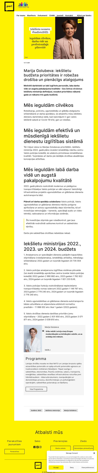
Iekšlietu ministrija (52, 410)
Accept (56, 467)
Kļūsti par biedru (84, 15)
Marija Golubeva (70, 410)
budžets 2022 (36, 410)
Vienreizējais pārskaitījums (83, 448)
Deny (72, 467)
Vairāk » (48, 350)
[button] (94, 453)
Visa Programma (36, 389)
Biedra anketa (60, 448)
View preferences (88, 467)
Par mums (21, 15)
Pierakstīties (14, 451)
